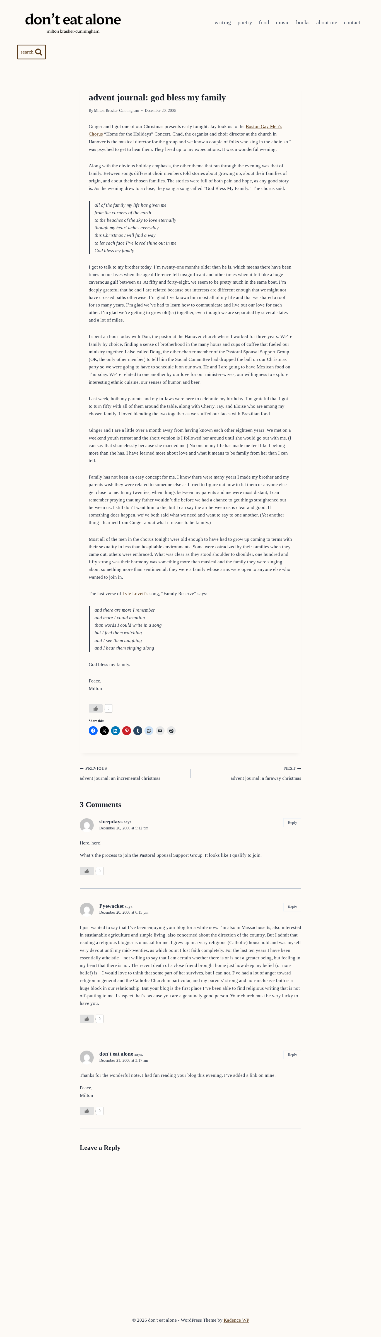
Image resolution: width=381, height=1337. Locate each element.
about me (326, 22)
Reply (292, 822)
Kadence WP (236, 1320)
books (303, 22)
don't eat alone (116, 1054)
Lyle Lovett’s (135, 593)
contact (352, 22)
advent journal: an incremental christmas (120, 773)
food (264, 22)
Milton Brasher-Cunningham (116, 110)
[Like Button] (96, 708)
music (283, 22)
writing (222, 22)
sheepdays (110, 821)
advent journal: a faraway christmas (266, 773)
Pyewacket (111, 906)
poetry (245, 22)
